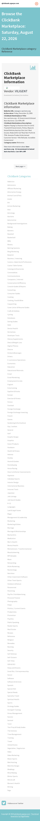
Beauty (10, 244)
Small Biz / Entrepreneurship (18, 671)
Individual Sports (13, 479)
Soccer (9, 675)
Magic (9, 514)
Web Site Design (13, 766)
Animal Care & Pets (14, 195)
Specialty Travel (13, 696)
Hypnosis (10, 475)
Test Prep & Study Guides (16, 727)
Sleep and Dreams (13, 668)
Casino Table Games (14, 265)
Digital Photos (12, 346)
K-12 (9, 503)
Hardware (11, 447)
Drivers (10, 356)
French (9, 416)
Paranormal (11, 587)
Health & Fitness (13, 451)
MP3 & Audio (11, 556)
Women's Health (13, 783)
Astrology (11, 213)
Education (11, 367)
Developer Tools (13, 335)
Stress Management (14, 713)
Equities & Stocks (13, 391)
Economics (11, 363)
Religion (10, 640)
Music (9, 559)
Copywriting (11, 304)
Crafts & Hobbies (13, 311)
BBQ (9, 241)
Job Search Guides (14, 500)
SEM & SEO (11, 664)
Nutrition (10, 573)
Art (8, 202)
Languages (11, 507)
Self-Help (11, 661)
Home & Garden (13, 461)
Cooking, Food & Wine (15, 300)
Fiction (10, 402)
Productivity (11, 612)
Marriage (10, 528)
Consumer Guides (13, 293)
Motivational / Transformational (19, 549)
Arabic (9, 199)
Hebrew (10, 454)
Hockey (10, 458)
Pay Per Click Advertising (16, 594)
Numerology (12, 570)
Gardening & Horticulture (16, 423)
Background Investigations (17, 223)
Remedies (11, 643)
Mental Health (12, 545)
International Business (15, 486)
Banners (10, 230)
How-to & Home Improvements (19, 472)
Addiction (10, 181)
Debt (9, 325)
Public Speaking (13, 622)
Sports (9, 703)
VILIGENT (21, 91)
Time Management (14, 734)
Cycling (10, 314)
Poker (9, 605)
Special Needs (12, 692)
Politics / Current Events (16, 608)
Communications (13, 276)
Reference (11, 636)
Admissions (11, 185)
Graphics (10, 440)
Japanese (10, 493)
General (10, 430)
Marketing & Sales (14, 524)
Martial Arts (11, 535)
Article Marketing (13, 206)
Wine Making (12, 773)
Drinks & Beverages (14, 353)
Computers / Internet (15, 279)
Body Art (10, 255)
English (10, 384)
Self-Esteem (12, 657)
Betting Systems (13, 248)
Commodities (12, 272)
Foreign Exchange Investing (17, 412)
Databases (11, 318)
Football (10, 405)
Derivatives (11, 332)
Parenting (11, 591)
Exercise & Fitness (13, 398)
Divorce (10, 349)
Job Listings (11, 496)
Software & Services (14, 682)
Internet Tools (12, 489)
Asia (8, 209)
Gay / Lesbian (12, 426)
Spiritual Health (13, 699)
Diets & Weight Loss (14, 342)
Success (10, 717)
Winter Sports (12, 776)
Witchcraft (11, 780)
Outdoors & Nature (14, 584)
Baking (10, 227)
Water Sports (12, 759)
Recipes (10, 633)
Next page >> (20, 166)
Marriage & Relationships (16, 531)
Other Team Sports (14, 580)
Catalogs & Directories (15, 269)
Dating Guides (12, 321)
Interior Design (13, 482)
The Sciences (12, 731)
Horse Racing (12, 468)
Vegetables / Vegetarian (16, 748)
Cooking (10, 297)
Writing (10, 787)
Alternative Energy (14, 192)
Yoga (9, 790)
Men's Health (12, 542)
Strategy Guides (13, 706)
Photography (12, 601)
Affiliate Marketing (14, 188)
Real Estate (11, 629)
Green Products (13, 444)
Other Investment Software (17, 577)
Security (10, 650)
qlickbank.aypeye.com (22, 814)
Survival (10, 720)
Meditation (11, 538)
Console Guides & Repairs (16, 286)
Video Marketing (13, 755)
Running (10, 647)
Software (10, 678)
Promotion (11, 615)
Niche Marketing (13, 566)
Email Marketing (13, 377)
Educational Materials (15, 370)
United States (12, 745)
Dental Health (12, 328)
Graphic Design (12, 437)
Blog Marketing (13, 251)
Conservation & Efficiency (16, 283)
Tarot (9, 724)
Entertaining (12, 388)
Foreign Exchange (13, 409)
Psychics (10, 619)
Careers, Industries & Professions (19, 262)
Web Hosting (12, 762)
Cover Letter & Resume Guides (18, 307)
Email (9, 374)
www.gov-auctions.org (22, 111)
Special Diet (11, 689)
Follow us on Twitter (15, 803)
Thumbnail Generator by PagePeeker (25, 815)
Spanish (10, 685)
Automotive (11, 220)
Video (9, 752)
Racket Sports (12, 626)
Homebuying (12, 465)
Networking (11, 563)
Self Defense (12, 654)
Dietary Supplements (15, 339)
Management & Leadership (17, 517)
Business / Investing (14, 258)
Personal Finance (13, 598)
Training (10, 738)
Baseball (10, 234)
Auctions (10, 216)
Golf (9, 433)
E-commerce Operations (16, 360)
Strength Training (14, 710)
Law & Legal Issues (14, 510)
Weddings (11, 769)
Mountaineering (13, 552)
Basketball (11, 237)
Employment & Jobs (14, 381)
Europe (10, 395)
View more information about (19, 149)
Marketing (11, 521)
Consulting (11, 290)
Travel (9, 741)
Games (9, 419)
